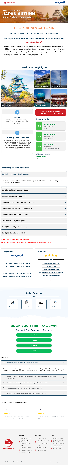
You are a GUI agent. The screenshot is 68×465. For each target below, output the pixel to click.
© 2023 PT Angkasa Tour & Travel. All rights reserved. (16, 462)
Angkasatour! (34, 42)
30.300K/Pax (48, 147)
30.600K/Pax (48, 137)
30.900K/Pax (48, 126)
